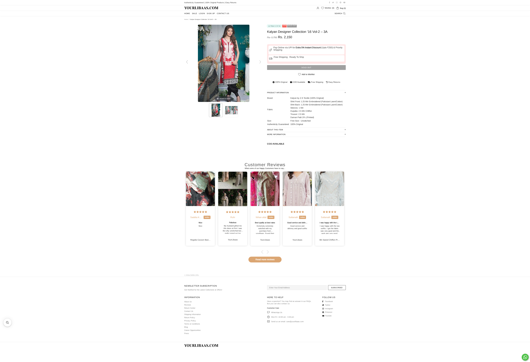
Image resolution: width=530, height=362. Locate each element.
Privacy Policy (190, 321)
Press (186, 333)
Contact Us (188, 311)
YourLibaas (201, 7)
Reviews (187, 305)
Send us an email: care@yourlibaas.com (287, 321)
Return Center (189, 308)
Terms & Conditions (192, 324)
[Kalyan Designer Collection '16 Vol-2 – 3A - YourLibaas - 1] (216, 110)
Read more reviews (265, 259)
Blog (186, 327)
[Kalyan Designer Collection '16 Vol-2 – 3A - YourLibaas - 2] (231, 110)
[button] (263, 252)
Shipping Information (192, 314)
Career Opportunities (192, 330)
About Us (188, 302)
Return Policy (189, 317)
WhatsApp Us (276, 312)
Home (186, 19)
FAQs (308, 301)
